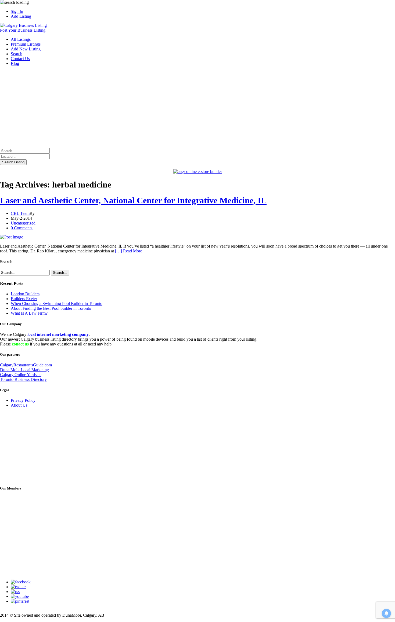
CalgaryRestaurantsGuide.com (26, 365)
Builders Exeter (24, 298)
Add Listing (21, 16)
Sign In (17, 11)
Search (16, 53)
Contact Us (20, 58)
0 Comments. (22, 228)
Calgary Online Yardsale (20, 374)
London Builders (25, 294)
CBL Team (20, 213)
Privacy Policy (23, 400)
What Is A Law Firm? (29, 313)
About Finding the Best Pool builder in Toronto (51, 308)
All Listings (21, 39)
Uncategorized (23, 223)
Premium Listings (26, 44)
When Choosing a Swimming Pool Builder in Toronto (56, 303)
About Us (19, 405)
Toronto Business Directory (23, 379)
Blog (15, 63)
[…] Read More (128, 251)
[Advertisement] (197, 107)
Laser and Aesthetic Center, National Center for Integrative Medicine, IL (133, 200)
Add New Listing (26, 49)
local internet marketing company (58, 334)
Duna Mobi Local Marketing (24, 369)
